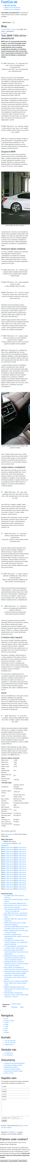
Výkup (6, 1026)
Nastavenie (4, 1161)
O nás (6, 1028)
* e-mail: (3, 1086)
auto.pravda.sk (9, 834)
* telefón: (4, 1091)
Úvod (6, 1018)
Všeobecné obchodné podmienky (14, 1063)
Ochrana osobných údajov (12, 1069)
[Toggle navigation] (13, 22)
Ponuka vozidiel (9, 1020)
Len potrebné (13, 1161)
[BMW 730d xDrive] (7, 847)
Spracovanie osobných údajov (13, 1071)
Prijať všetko (22, 1161)
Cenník (6, 1022)
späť (4, 33)
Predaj (6, 1024)
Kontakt (6, 1032)
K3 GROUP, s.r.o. (13, 1132)
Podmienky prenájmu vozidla (13, 1065)
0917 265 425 (11, 5)
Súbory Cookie (8, 1073)
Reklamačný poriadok (11, 1067)
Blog (13, 29)
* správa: (4, 1096)
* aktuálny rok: (5, 1118)
